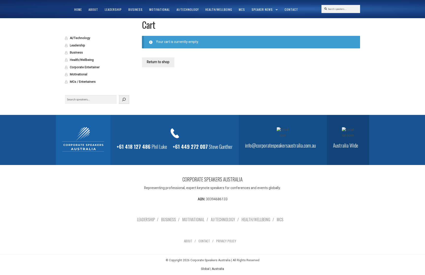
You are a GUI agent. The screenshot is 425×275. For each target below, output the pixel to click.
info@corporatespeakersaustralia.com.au (280, 145)
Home (78, 9)
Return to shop (158, 62)
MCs (242, 9)
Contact (291, 9)
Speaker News (262, 9)
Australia (218, 269)
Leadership (113, 9)
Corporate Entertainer (85, 67)
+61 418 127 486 (134, 146)
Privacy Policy (226, 240)
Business (135, 9)
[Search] (124, 99)
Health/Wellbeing (218, 9)
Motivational (159, 9)
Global (205, 269)
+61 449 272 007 (190, 146)
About (93, 9)
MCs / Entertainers (83, 82)
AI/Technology (188, 9)
